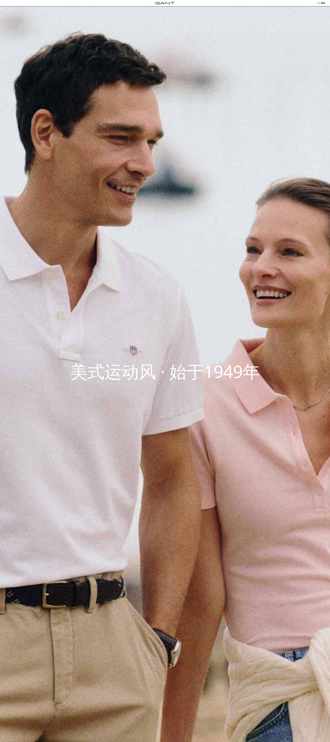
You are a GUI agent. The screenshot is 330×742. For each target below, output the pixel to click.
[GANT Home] (165, 3)
